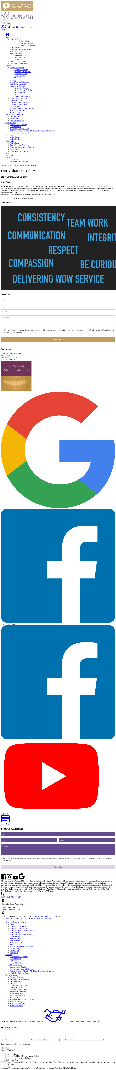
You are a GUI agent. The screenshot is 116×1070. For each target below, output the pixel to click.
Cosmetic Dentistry (17, 68)
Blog (7, 153)
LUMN (41, 1021)
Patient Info (9, 141)
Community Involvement (19, 64)
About (7, 37)
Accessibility (14, 951)
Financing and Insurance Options (22, 147)
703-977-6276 (6, 25)
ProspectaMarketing (92, 1021)
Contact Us (14, 159)
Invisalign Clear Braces (22, 72)
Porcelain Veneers (20, 74)
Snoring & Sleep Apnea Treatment (22, 108)
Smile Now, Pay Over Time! (20, 151)
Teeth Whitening (20, 76)
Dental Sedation (15, 117)
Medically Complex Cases (19, 129)
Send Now (58, 340)
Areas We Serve (16, 53)
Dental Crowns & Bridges (19, 82)
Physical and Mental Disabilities (21, 133)
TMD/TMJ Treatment (17, 110)
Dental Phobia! (15, 127)
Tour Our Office (16, 51)
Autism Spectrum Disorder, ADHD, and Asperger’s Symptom (32, 971)
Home (12, 924)
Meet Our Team (15, 47)
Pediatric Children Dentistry (20, 102)
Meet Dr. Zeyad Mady (22, 41)
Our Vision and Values (18, 61)
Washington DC (20, 57)
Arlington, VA (19, 59)
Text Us (29, 27)
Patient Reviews (16, 139)
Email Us (21, 27)
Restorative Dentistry (17, 86)
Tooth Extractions (16, 112)
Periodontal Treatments (18, 84)
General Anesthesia (17, 121)
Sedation (8, 955)
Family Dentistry (16, 100)
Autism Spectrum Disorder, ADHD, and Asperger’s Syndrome (32, 131)
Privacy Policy (15, 949)
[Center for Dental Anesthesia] (17, 21)
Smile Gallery (15, 137)
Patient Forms (15, 143)
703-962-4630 (24, 918)
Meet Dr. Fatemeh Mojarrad (24, 43)
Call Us (6, 27)
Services (8, 66)
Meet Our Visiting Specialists (20, 49)
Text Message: (70, 1040)
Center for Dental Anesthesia (15, 922)
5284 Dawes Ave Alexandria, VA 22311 (9, 357)
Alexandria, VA (20, 55)
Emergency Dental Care (18, 98)
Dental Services (11, 975)
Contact (8, 157)
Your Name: (5, 1040)
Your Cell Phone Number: (40, 1040)
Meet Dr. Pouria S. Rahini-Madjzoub (27, 45)
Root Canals (14, 106)
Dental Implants (15, 78)
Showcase (9, 135)
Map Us (13, 27)
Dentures (13, 80)
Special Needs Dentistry (18, 125)
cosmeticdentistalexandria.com (40, 918)
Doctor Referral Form (17, 145)
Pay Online (14, 149)
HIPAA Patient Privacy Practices (21, 947)
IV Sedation (14, 119)
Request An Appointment (19, 161)
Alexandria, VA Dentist (9, 165)
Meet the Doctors (16, 39)
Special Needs (10, 123)
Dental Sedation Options (14, 114)
